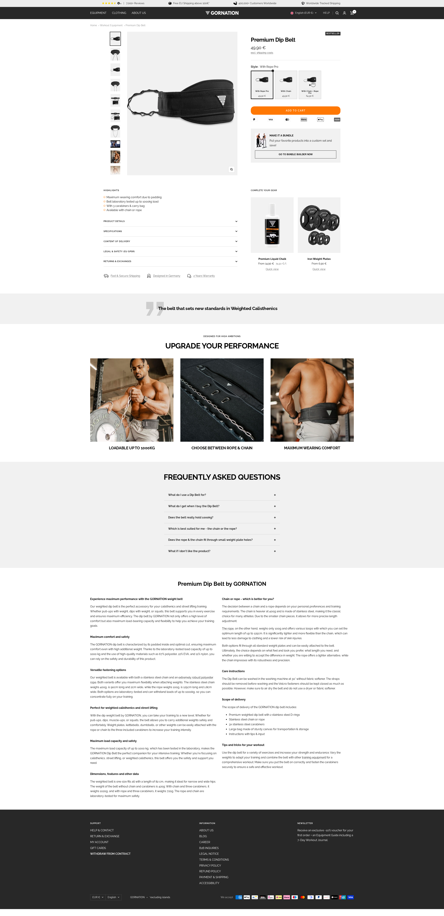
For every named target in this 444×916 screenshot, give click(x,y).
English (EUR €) (303, 12)
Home (93, 25)
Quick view (272, 269)
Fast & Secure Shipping (125, 276)
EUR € (96, 897)
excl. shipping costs (262, 52)
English (112, 897)
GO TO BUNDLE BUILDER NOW (296, 154)
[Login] (344, 12)
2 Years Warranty (204, 276)
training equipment (314, 757)
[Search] (337, 13)
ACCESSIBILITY (209, 883)
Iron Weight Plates (319, 258)
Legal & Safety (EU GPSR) (119, 251)
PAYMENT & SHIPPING (213, 877)
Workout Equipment (111, 25)
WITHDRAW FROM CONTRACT (110, 853)
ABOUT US (139, 13)
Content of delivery (117, 241)
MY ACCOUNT (99, 842)
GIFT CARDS (98, 848)
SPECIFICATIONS (113, 231)
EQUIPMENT (98, 13)
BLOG (203, 836)
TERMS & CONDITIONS (214, 859)
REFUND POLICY (210, 871)
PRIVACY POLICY (210, 865)
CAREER (204, 842)
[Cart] (352, 13)
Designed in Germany (166, 276)
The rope (228, 628)
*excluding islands (160, 897)
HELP (326, 12)
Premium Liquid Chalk (272, 258)
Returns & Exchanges (117, 261)
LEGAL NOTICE (209, 853)
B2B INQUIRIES (209, 848)
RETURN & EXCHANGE (104, 836)
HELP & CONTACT (102, 830)
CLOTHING (119, 13)
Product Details (114, 221)
